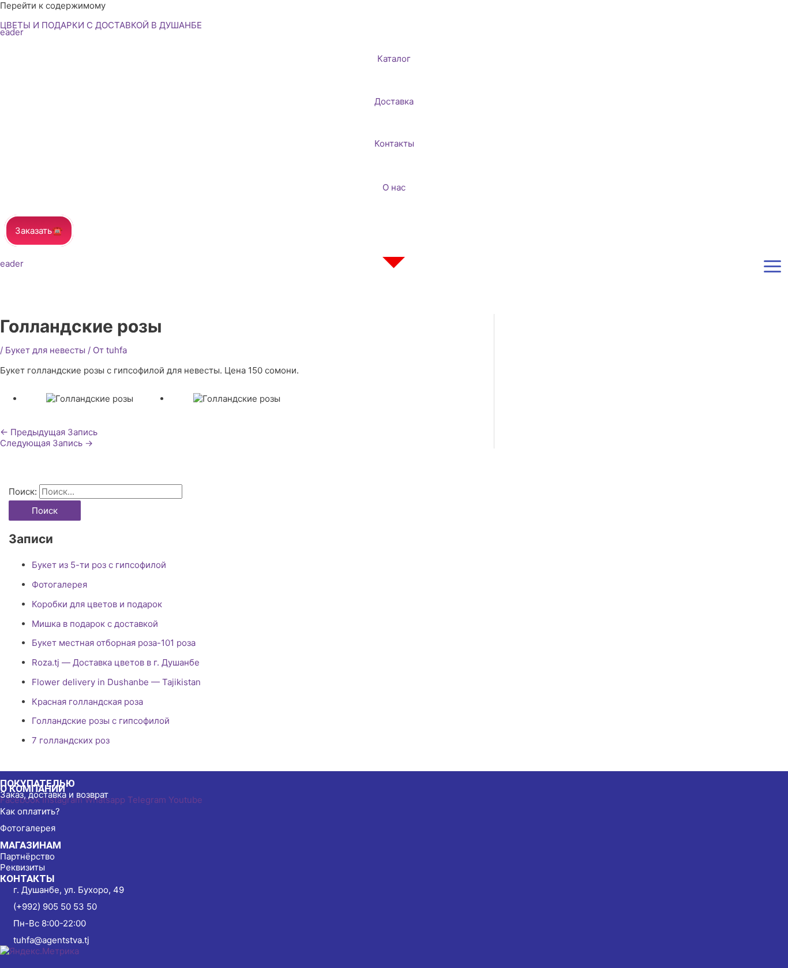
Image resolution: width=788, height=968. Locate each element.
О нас (394, 187)
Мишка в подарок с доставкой (95, 623)
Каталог (394, 58)
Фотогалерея (59, 584)
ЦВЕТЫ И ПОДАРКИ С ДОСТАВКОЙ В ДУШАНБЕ (101, 25)
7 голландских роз (71, 740)
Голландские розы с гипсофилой (101, 720)
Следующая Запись (46, 443)
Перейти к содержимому (53, 5)
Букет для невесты (45, 350)
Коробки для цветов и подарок (97, 604)
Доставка (394, 101)
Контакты (394, 143)
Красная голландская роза (87, 701)
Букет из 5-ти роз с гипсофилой (99, 564)
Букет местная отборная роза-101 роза (114, 642)
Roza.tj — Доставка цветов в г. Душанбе (116, 662)
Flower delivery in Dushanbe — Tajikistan (116, 682)
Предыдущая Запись (48, 432)
